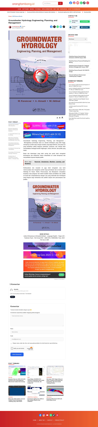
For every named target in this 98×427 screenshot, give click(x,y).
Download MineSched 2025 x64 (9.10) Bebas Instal (84, 12)
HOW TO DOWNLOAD (74, 9)
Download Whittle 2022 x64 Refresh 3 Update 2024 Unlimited (30, 12)
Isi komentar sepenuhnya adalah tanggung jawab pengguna (25, 312)
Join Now (85, 21)
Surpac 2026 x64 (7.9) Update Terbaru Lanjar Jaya (79, 110)
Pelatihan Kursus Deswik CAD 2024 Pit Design (79, 71)
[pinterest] (88, 3)
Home (19, 9)
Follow (61, 275)
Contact (50, 420)
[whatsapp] (81, 3)
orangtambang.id (16, 26)
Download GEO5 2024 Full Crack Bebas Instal (79, 103)
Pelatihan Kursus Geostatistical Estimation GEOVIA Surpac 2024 (77, 57)
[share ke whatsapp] (57, 27)
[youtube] (78, 3)
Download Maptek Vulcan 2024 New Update (79, 99)
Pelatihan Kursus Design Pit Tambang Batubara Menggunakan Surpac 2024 (79, 66)
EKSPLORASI (63, 9)
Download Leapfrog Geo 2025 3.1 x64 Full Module (58, 12)
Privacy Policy (59, 420)
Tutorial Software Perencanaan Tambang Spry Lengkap (77, 75)
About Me (42, 420)
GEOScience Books (17, 16)
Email (11, 336)
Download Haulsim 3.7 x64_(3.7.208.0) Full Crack (79, 85)
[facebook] (71, 3)
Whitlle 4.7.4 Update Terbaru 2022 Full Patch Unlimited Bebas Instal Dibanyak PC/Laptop (78, 115)
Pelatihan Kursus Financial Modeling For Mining (79, 61)
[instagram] (74, 3)
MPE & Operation (47, 9)
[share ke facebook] (51, 27)
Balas (12, 297)
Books (32, 9)
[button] (57, 118)
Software (25, 9)
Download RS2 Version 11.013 (78, 106)
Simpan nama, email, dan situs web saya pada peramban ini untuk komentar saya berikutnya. (35, 343)
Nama (11, 328)
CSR (54, 9)
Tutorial (38, 9)
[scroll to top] (93, 424)
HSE (58, 9)
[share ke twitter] (54, 27)
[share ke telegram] (61, 27)
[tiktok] (84, 3)
